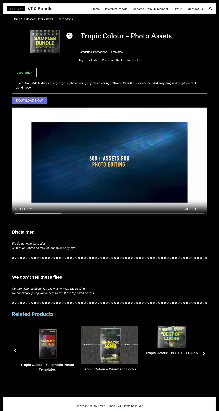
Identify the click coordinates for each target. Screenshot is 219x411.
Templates (116, 52)
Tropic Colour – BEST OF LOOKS (171, 353)
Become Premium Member (150, 9)
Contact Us (195, 9)
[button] (69, 36)
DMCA (178, 9)
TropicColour (134, 60)
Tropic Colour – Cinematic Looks (109, 369)
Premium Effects (116, 9)
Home (96, 9)
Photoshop (28, 19)
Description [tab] (24, 72)
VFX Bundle (40, 8)
